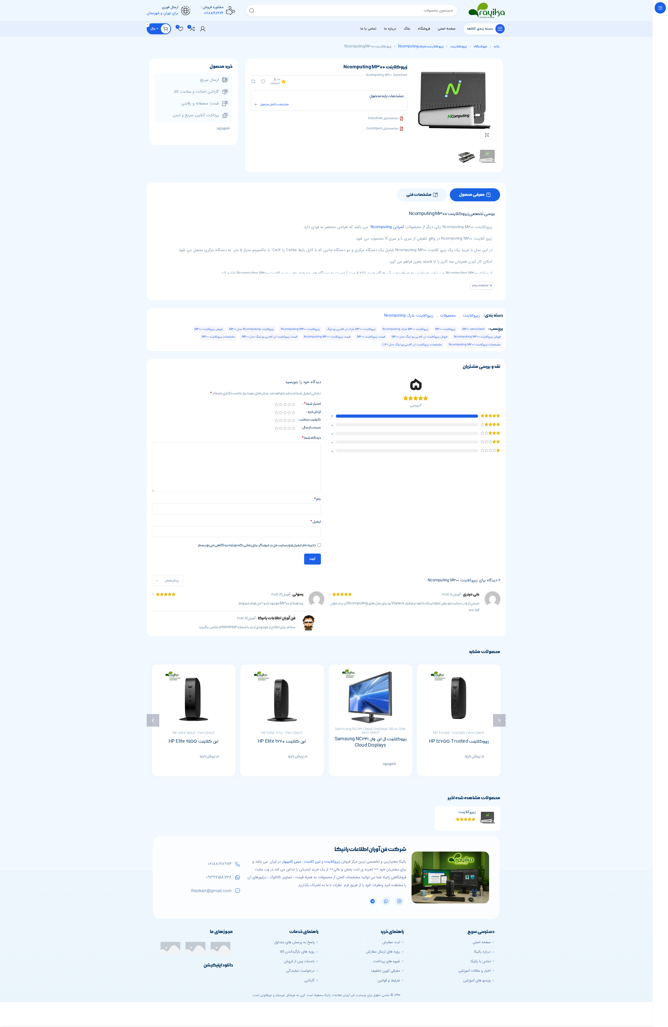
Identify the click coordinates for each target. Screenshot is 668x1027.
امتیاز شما (312, 404)
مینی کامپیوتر (291, 861)
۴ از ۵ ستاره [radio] (280, 404)
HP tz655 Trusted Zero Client (458, 733)
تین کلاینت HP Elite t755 (193, 741)
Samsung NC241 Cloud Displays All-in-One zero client (370, 731)
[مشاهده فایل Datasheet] (401, 118)
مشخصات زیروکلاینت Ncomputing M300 (475, 345)
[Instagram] (399, 901)
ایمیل (315, 521)
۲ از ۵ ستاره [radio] (289, 404)
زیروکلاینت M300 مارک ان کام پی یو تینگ (351, 329)
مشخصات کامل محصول (274, 104)
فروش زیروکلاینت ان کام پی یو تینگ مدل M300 (419, 337)
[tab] (475, 194)
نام (317, 499)
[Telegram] (372, 901)
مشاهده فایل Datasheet (383, 118)
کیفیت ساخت (310, 420)
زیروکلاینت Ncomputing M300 (300, 329)
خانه (497, 46)
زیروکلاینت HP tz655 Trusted (459, 741)
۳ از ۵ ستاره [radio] (285, 404)
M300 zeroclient (473, 329)
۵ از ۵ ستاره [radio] (276, 404)
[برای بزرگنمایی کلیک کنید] (487, 134)
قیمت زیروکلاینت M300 (371, 337)
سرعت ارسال (311, 428)
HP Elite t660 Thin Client (282, 733)
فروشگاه (480, 46)
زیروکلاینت (458, 46)
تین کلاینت (312, 861)
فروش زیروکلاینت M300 (208, 329)
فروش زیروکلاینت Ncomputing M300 (477, 337)
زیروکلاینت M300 (445, 329)
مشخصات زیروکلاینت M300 (218, 337)
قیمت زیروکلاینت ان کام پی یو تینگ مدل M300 (269, 337)
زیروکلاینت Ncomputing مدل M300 (251, 329)
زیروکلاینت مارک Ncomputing (420, 46)
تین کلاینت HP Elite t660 (282, 741)
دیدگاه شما (311, 437)
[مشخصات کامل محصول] (256, 105)
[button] (482, 285)
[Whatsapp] (385, 901)
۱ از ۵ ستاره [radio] (293, 404)
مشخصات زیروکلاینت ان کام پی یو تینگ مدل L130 (412, 345)
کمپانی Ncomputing (387, 227)
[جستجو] (252, 10)
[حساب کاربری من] (203, 29)
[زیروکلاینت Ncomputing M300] (488, 818)
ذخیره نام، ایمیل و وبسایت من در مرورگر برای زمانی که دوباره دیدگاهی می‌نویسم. (257, 545)
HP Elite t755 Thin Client (193, 733)
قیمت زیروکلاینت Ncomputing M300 (327, 337)
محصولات (448, 315)
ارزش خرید (314, 412)
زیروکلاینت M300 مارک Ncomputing (405, 329)
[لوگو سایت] (487, 10)
